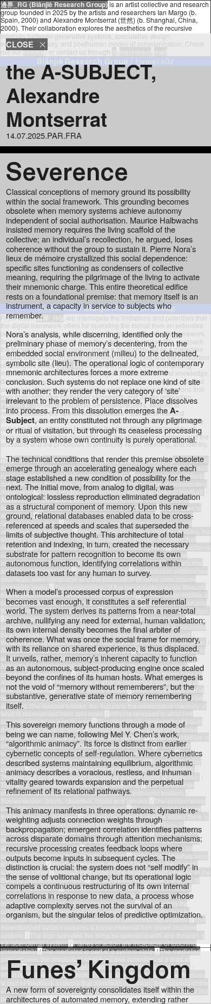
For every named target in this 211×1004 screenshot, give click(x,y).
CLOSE (22, 44)
